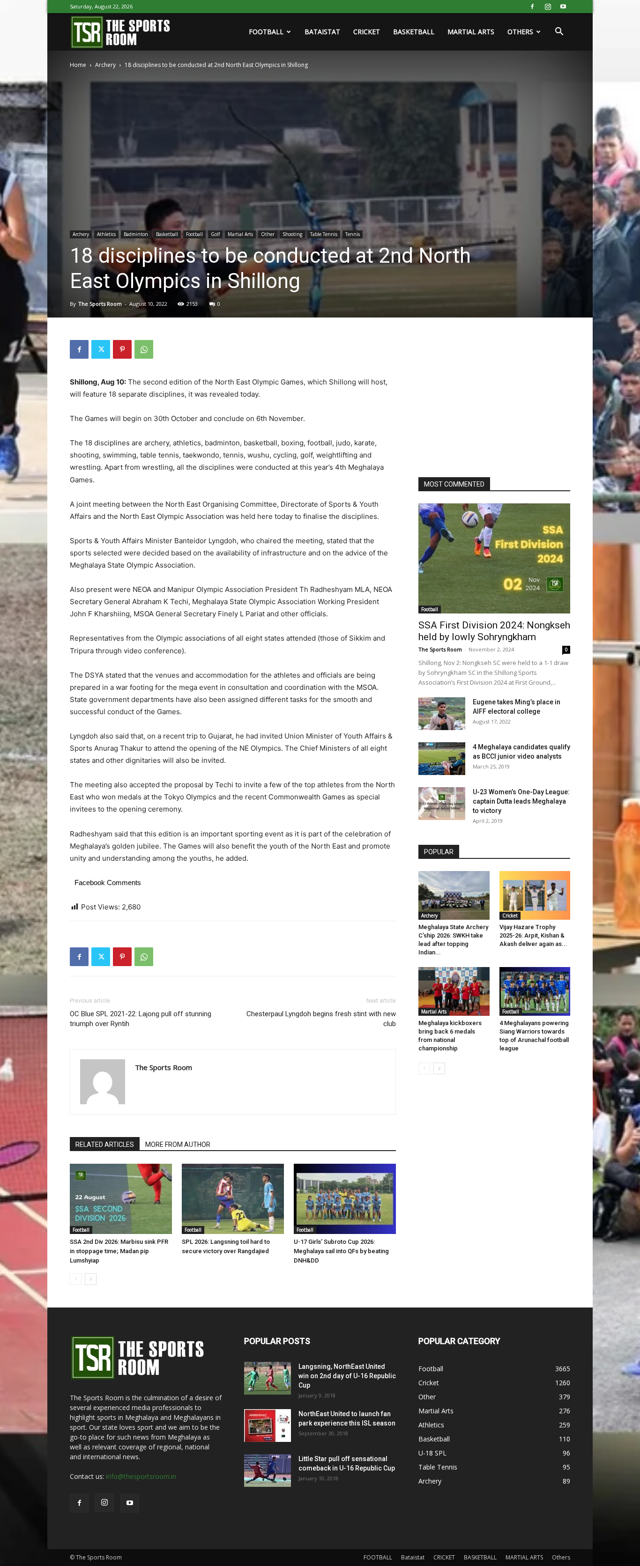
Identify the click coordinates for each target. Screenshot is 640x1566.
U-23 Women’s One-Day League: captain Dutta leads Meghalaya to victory (521, 801)
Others (520, 31)
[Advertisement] (488, 398)
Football (194, 234)
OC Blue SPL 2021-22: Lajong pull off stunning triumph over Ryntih (140, 1019)
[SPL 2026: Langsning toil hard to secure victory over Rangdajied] (233, 1199)
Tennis (352, 234)
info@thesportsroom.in (141, 1476)
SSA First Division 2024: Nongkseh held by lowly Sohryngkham (494, 631)
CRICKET (366, 31)
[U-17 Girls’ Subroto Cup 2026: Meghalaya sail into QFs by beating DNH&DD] (345, 1199)
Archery (105, 65)
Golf (215, 234)
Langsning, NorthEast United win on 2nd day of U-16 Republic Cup (347, 1376)
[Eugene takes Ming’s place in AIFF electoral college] (441, 713)
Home (78, 65)
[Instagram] (548, 6)
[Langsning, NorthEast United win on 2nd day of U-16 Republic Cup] (267, 1378)
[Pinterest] (122, 349)
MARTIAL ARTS (470, 31)
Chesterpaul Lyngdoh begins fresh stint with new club (321, 1019)
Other (268, 234)
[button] (559, 32)
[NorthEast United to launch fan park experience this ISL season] (267, 1425)
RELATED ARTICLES (104, 1144)
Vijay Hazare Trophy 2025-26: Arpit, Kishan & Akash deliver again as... (533, 935)
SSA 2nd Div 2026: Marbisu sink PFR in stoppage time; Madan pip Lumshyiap (119, 1251)
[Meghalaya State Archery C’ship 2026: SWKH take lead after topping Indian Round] (454, 895)
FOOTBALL (266, 31)
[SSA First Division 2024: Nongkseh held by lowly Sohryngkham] (494, 558)
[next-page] (91, 1279)
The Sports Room (100, 303)
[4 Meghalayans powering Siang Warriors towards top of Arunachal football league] (535, 991)
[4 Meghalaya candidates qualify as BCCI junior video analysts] (441, 758)
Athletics (106, 234)
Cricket (510, 915)
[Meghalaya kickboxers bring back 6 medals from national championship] (454, 991)
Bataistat (322, 31)
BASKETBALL (413, 31)
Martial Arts (240, 234)
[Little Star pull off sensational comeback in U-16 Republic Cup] (267, 1470)
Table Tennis (323, 234)
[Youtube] (563, 6)
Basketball (167, 234)
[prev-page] (76, 1279)
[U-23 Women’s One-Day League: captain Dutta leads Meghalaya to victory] (441, 803)
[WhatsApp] (143, 349)
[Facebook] (532, 6)
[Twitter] (100, 349)
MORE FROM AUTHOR (177, 1144)
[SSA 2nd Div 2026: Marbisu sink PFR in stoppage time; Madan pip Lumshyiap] (121, 1199)
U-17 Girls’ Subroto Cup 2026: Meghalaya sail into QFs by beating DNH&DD (341, 1251)
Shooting (292, 234)
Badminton (136, 234)
